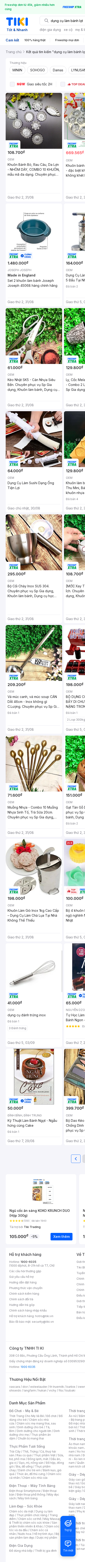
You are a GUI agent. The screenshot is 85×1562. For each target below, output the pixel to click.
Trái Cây (15, 1451)
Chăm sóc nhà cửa (34, 1477)
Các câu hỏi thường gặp (25, 1271)
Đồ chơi (51, 1416)
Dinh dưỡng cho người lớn (34, 1431)
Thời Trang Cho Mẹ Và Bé (26, 1416)
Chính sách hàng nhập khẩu (28, 1310)
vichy (52, 1390)
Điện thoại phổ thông (31, 1494)
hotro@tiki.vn (44, 1316)
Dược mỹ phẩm (47, 1537)
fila (61, 1390)
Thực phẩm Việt (44, 1455)
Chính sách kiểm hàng (24, 1293)
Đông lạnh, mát (38, 1459)
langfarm (30, 1390)
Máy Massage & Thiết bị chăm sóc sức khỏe (36, 1520)
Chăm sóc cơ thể (29, 1519)
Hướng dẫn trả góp (22, 1305)
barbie (70, 1386)
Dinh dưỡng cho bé (30, 1427)
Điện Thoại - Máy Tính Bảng (32, 1486)
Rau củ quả (24, 1455)
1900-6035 (28, 1262)
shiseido (15, 1390)
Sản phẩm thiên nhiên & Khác (33, 1524)
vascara (14, 1386)
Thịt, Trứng (30, 1451)
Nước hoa (24, 1534)
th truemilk (57, 1386)
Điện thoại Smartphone (25, 1491)
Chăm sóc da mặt (21, 1511)
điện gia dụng (50, 30)
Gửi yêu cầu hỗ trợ (21, 1277)
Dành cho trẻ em (29, 1470)
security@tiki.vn (43, 1321)
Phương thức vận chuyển (25, 1288)
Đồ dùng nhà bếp (21, 1550)
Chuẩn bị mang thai (31, 1438)
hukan (42, 1390)
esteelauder (38, 1386)
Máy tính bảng (28, 1498)
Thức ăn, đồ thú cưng (31, 1474)
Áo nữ (72, 1416)
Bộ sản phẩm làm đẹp (34, 1535)
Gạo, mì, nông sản (31, 1462)
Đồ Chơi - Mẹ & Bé (24, 1411)
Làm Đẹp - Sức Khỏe (25, 1506)
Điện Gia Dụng (21, 1545)
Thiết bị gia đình (46, 1550)
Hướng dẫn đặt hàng (23, 1282)
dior (25, 1386)
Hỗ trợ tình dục (43, 1534)
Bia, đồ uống (24, 1466)
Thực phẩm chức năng (32, 1515)
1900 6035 (28, 1367)
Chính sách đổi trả (21, 1299)
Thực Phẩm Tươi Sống (27, 1446)
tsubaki (70, 1390)
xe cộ (68, 30)
